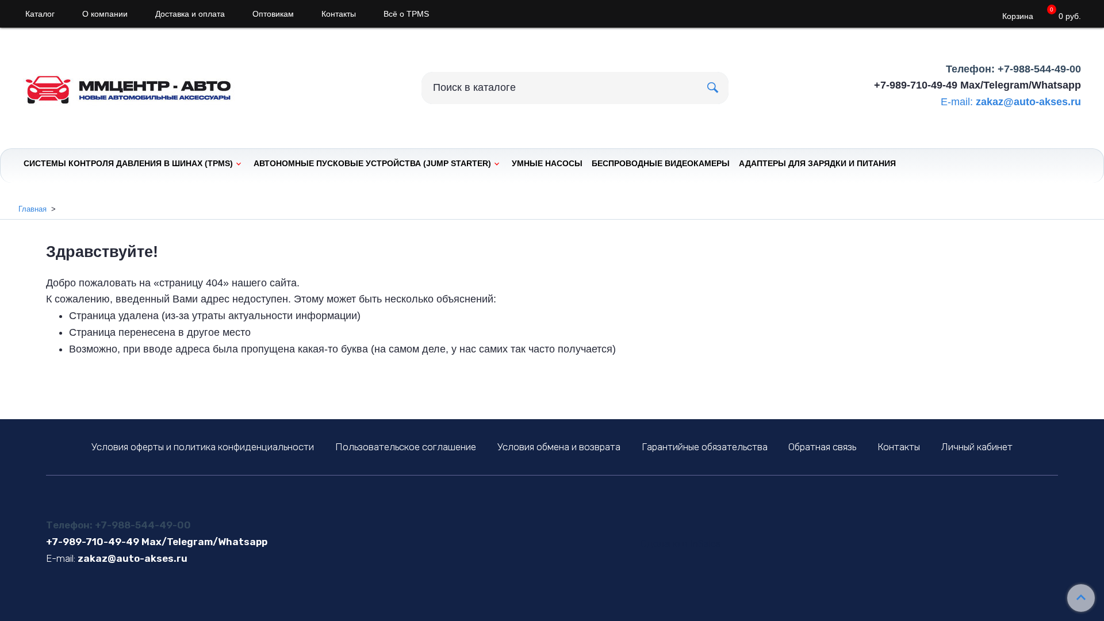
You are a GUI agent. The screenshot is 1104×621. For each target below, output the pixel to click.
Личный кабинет (977, 447)
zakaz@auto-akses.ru (1028, 102)
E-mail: (957, 102)
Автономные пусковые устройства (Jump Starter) (372, 163)
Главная (32, 209)
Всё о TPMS (406, 13)
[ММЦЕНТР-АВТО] (138, 85)
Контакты (338, 13)
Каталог (40, 13)
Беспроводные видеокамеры (661, 163)
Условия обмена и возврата (558, 447)
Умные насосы (547, 163)
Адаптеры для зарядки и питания (817, 163)
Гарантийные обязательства (705, 447)
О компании (105, 13)
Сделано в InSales (680, 544)
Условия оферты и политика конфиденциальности (202, 447)
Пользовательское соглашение (405, 447)
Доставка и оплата (190, 13)
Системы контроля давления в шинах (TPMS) (128, 163)
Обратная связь (822, 447)
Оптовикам (273, 13)
